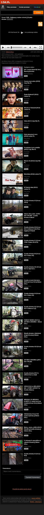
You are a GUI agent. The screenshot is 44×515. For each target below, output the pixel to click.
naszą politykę (35, 498)
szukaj (38, 12)
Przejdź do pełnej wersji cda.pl (22, 489)
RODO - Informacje (36, 502)
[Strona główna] (5, 2)
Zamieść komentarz (33, 477)
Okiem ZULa (10, 52)
